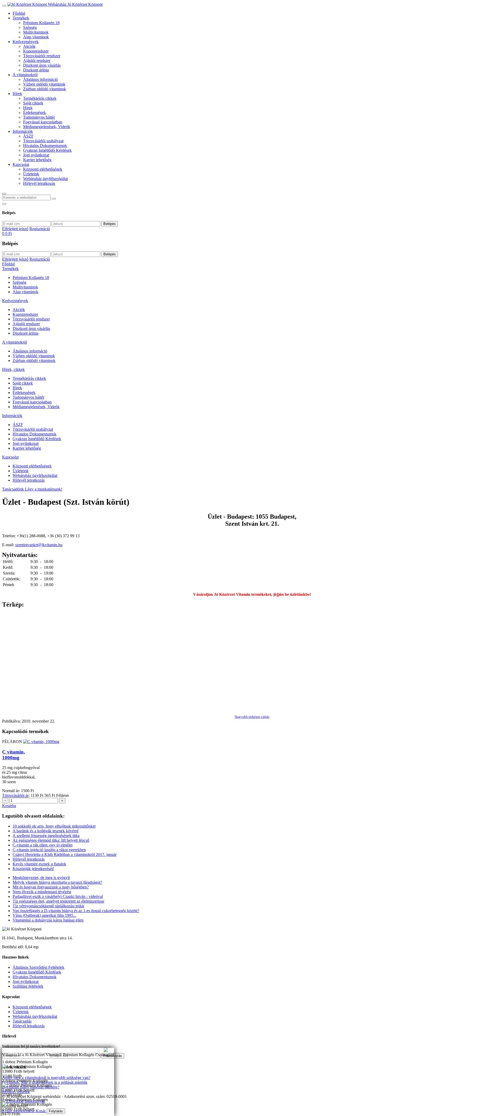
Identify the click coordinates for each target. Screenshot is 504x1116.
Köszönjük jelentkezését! (33, 868)
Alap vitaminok (36, 37)
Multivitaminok (36, 32)
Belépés (109, 224)
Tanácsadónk (13, 489)
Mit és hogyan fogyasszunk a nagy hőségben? (51, 887)
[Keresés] (4, 193)
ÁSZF (28, 136)
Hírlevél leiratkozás (39, 183)
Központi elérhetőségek (42, 169)
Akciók (29, 46)
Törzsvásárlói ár (15, 795)
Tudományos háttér (39, 117)
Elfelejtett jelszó (15, 229)
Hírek (17, 93)
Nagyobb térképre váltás (252, 717)
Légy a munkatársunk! (43, 489)
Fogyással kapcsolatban (42, 122)
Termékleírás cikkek (39, 98)
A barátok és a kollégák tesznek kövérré (45, 831)
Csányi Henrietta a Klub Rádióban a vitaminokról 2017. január (65, 854)
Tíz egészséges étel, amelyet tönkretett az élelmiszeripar (58, 901)
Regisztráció (39, 229)
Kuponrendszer (36, 51)
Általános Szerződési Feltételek (38, 967)
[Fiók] (4, 204)
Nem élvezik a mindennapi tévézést (42, 891)
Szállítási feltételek (28, 986)
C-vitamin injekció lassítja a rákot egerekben (49, 849)
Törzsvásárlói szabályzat (43, 141)
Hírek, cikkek (13, 369)
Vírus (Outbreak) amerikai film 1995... (44, 915)
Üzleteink (31, 174)
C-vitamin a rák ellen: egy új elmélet (42, 845)
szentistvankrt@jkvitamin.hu (38, 545)
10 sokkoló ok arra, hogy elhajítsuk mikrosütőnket (54, 826)
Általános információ (40, 79)
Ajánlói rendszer (36, 60)
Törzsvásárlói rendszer (41, 56)
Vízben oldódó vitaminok (44, 84)
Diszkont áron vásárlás (42, 65)
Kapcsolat (21, 164)
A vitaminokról (25, 74)
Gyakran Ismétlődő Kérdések (47, 150)
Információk (23, 131)
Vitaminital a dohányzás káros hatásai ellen (48, 920)
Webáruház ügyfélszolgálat (45, 178)
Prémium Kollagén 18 (41, 22)
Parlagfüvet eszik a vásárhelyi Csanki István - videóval (58, 896)
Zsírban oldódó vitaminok (44, 89)
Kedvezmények (26, 41)
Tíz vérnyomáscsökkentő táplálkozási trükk (48, 906)
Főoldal (19, 13)
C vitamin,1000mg (13, 754)
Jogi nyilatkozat (36, 155)
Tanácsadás (22, 1021)
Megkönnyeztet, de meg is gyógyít (41, 877)
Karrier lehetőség (37, 159)
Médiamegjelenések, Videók (46, 126)
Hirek (28, 108)
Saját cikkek (33, 103)
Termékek (21, 18)
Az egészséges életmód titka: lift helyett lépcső (51, 840)
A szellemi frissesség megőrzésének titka (46, 835)
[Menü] (4, 6)
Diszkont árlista (36, 70)
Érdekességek (34, 112)
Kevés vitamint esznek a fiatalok (39, 864)
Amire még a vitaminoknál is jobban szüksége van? (44, 1050)
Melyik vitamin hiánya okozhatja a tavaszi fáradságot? (57, 882)
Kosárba (9, 805)
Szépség (30, 27)
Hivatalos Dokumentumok (45, 145)
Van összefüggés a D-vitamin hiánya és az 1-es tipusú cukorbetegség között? (76, 910)
